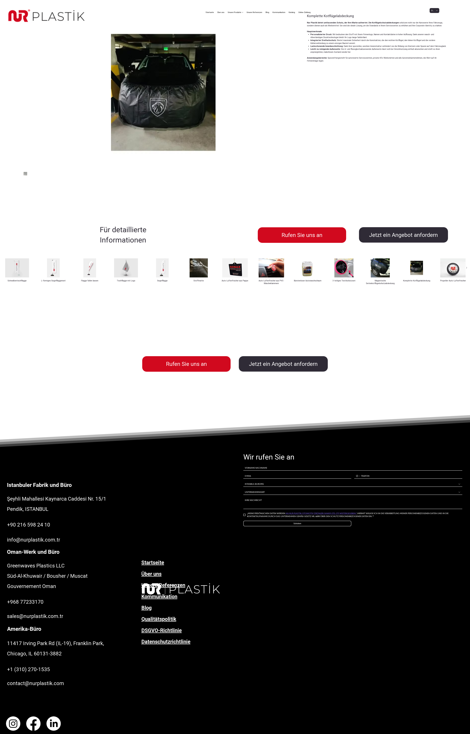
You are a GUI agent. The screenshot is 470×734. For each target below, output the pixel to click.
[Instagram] (13, 723)
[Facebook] (33, 723)
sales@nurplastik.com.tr (35, 616)
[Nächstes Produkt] (466, 267)
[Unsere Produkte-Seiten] (242, 12)
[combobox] (352, 484)
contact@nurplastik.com (35, 683)
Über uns (151, 574)
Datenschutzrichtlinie (165, 642)
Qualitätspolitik (158, 619)
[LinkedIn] (53, 723)
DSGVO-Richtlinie (161, 630)
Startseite (152, 563)
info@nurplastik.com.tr (33, 540)
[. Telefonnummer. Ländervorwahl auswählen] (358, 476)
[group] (235, 271)
